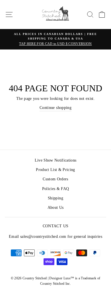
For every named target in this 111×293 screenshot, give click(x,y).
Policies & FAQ (55, 189)
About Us (56, 207)
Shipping (55, 198)
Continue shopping (55, 108)
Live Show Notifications (56, 160)
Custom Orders (55, 179)
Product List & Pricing (55, 170)
